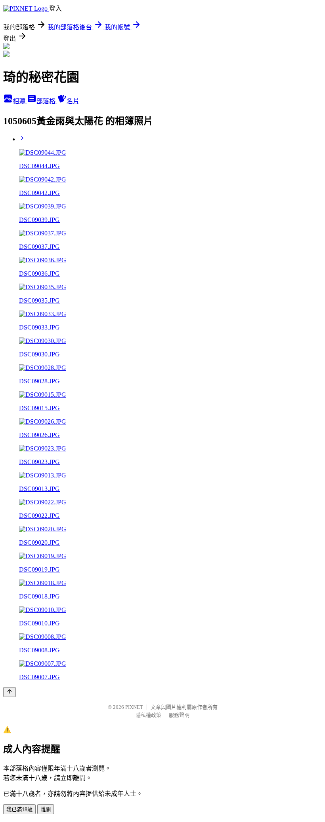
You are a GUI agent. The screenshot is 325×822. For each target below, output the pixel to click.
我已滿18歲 (19, 810)
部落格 (46, 101)
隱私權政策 (148, 715)
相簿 (20, 101)
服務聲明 (179, 715)
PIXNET (134, 707)
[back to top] (9, 692)
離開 (45, 810)
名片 (73, 101)
